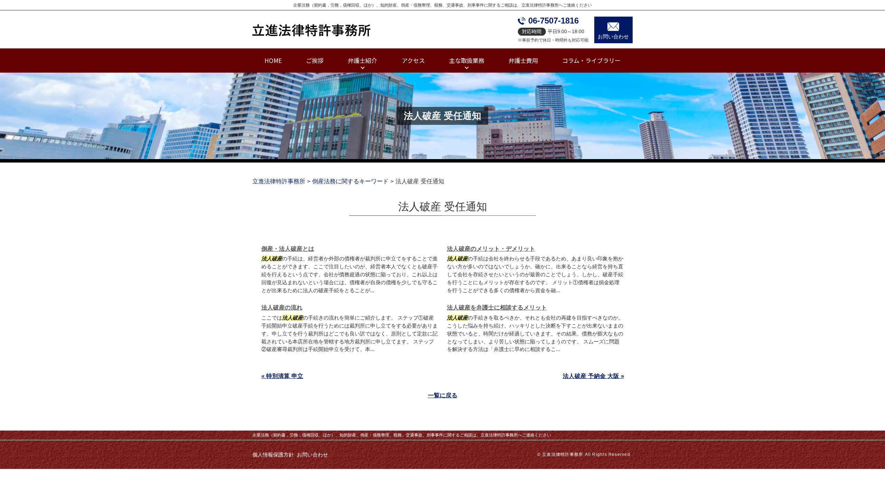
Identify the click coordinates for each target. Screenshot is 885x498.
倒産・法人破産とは (287, 249)
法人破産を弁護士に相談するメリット (497, 307)
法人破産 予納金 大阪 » (593, 376)
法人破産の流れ (281, 307)
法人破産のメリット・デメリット (491, 249)
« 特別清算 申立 (282, 376)
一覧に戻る (442, 395)
